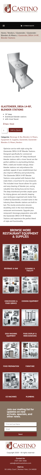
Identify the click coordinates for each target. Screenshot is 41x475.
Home (3, 33)
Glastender (20, 33)
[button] (3, 25)
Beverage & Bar (16, 137)
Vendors (11, 33)
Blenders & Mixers (30, 137)
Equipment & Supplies (10, 140)
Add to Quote (15, 130)
